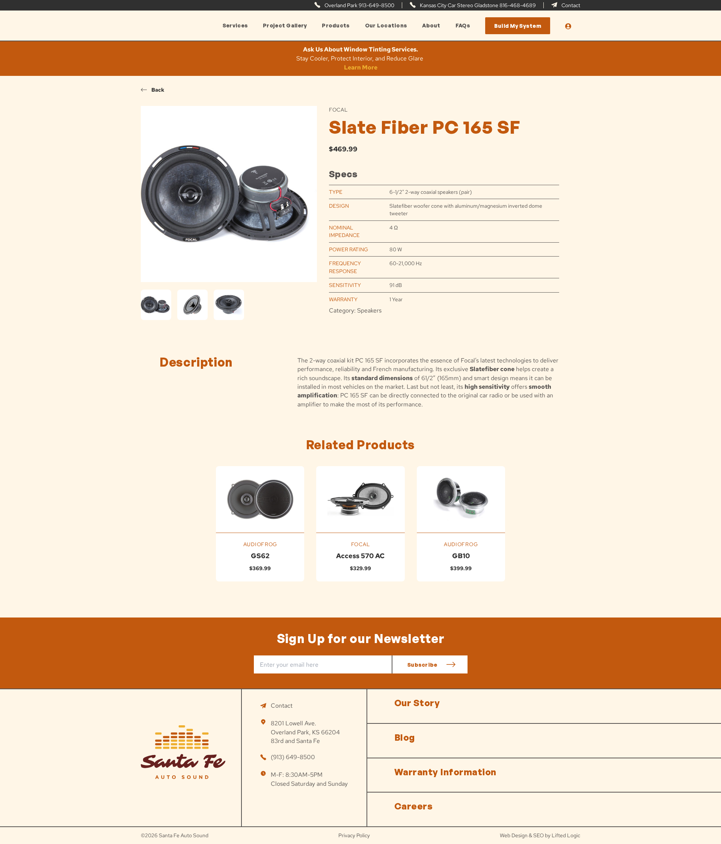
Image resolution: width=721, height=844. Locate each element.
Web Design (514, 835)
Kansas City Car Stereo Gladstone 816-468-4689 (477, 5)
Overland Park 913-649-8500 (358, 5)
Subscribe (422, 664)
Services (235, 25)
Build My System (517, 26)
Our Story (417, 702)
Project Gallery (285, 25)
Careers (413, 806)
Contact (570, 5)
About (431, 25)
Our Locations (386, 25)
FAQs (463, 25)
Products (336, 25)
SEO (538, 835)
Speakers (369, 310)
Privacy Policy (354, 835)
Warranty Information (445, 772)
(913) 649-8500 (293, 757)
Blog (404, 737)
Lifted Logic (566, 835)
